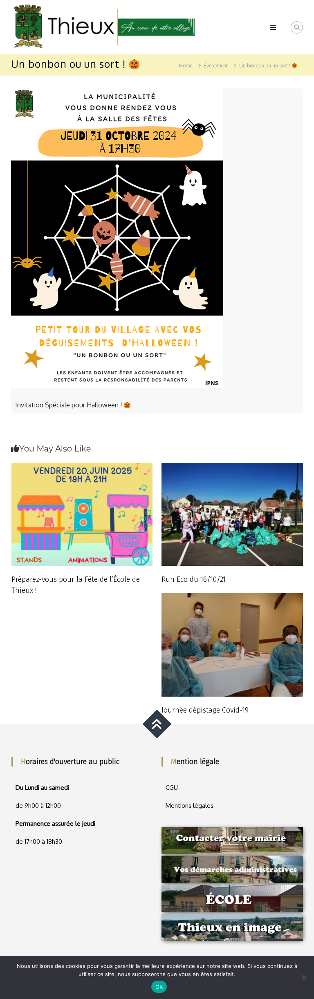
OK (159, 986)
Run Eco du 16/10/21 (193, 579)
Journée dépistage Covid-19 (205, 710)
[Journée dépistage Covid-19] (232, 644)
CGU (172, 787)
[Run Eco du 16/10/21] (232, 514)
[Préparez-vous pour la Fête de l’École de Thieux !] (82, 514)
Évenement (216, 66)
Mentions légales (189, 805)
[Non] (304, 977)
